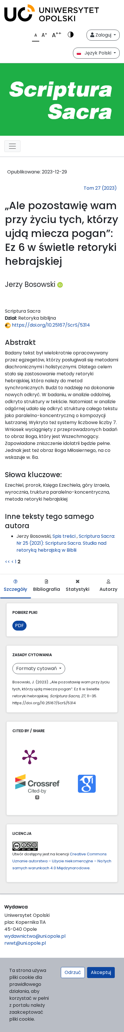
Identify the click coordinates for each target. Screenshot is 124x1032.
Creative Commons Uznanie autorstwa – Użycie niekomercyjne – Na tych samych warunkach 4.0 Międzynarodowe (61, 861)
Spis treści (64, 536)
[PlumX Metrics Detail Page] (29, 756)
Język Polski (96, 53)
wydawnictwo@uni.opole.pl (34, 936)
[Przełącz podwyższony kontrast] (71, 35)
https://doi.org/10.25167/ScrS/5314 (50, 325)
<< (7, 561)
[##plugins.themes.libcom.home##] (62, 99)
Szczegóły (15, 589)
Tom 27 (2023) (100, 188)
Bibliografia (46, 589)
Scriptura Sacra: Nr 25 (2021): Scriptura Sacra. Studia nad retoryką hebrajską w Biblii (65, 543)
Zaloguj (103, 35)
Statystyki (77, 589)
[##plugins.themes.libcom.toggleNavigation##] (12, 146)
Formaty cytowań (37, 668)
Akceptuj (101, 972)
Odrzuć (73, 972)
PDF (19, 625)
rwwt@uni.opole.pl (25, 943)
